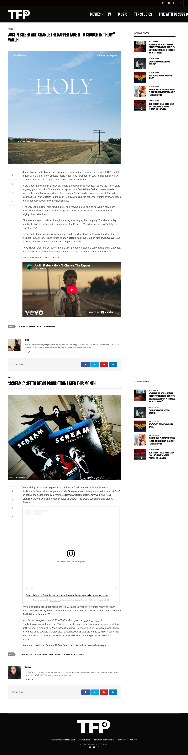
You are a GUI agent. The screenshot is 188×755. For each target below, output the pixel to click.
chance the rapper (27, 327)
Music (122, 14)
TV (109, 14)
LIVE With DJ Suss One (104, 740)
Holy (39, 327)
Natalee (28, 667)
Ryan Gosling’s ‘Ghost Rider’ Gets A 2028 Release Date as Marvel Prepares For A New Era (161, 107)
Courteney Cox (25, 654)
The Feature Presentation (63, 740)
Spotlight (153, 41)
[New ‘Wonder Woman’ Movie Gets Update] (140, 77)
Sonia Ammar (79, 654)
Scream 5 (68, 654)
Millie (27, 340)
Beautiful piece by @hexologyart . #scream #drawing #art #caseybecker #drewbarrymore (67, 595)
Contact (122, 740)
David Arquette (40, 654)
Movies (95, 14)
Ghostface (55, 600)
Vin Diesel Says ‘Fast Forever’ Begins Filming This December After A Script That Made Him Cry (162, 92)
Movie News (154, 58)
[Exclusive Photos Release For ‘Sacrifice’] (140, 63)
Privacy (133, 740)
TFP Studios (143, 14)
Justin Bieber (49, 327)
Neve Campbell (55, 654)
